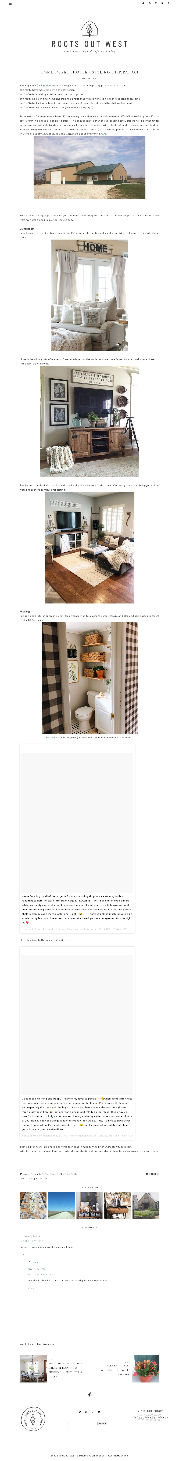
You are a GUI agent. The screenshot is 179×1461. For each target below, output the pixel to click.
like (30, 1178)
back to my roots (47, 85)
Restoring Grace (30, 1236)
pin (36, 1178)
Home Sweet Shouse (62, 1174)
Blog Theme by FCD (118, 1456)
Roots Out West (38, 1269)
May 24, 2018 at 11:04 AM (41, 1274)
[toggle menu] (10, 3)
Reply (23, 1254)
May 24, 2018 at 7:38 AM (32, 1241)
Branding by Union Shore (91, 1456)
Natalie (50, 737)
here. (104, 133)
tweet (23, 1178)
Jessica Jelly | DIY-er (56, 1135)
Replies (35, 1262)
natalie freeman (56, 929)
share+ (43, 1178)
